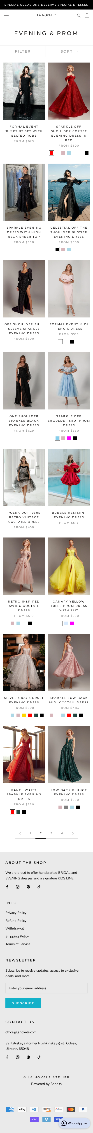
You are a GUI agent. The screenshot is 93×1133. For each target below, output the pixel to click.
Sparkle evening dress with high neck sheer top (24, 232)
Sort (67, 51)
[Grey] (66, 807)
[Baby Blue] (66, 623)
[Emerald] (81, 153)
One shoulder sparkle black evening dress (24, 420)
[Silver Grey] (57, 153)
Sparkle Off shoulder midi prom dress (69, 420)
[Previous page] (20, 833)
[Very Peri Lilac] (75, 249)
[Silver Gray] (6, 715)
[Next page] (73, 833)
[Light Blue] (69, 153)
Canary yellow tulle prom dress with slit (69, 606)
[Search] (79, 15)
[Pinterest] (28, 886)
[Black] (86, 153)
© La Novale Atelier (46, 1077)
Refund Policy (15, 920)
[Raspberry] (24, 623)
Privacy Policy (15, 912)
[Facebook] (7, 886)
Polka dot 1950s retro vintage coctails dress (24, 517)
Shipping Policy (17, 936)
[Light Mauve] (60, 342)
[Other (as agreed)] (81, 249)
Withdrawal (14, 928)
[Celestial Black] (30, 812)
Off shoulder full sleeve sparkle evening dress (24, 328)
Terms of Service (17, 944)
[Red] (51, 153)
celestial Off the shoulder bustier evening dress (68, 232)
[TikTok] (39, 886)
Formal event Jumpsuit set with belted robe (24, 131)
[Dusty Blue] (75, 153)
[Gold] (24, 715)
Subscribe (23, 1003)
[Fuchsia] (69, 438)
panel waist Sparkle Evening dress (24, 794)
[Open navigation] (6, 15)
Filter (23, 51)
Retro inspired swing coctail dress (24, 606)
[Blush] (63, 153)
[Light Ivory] (66, 342)
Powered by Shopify (46, 1084)
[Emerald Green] (36, 715)
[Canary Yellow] (60, 623)
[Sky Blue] (57, 438)
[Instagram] (17, 886)
